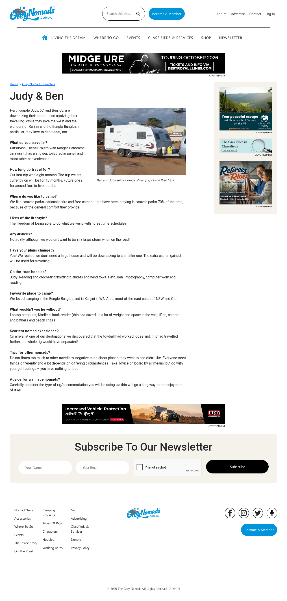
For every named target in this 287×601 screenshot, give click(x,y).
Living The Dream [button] (68, 37)
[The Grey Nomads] (32, 13)
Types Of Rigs (52, 523)
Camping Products (49, 512)
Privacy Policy (80, 547)
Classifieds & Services (170, 37)
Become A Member (166, 13)
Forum (221, 13)
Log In (270, 13)
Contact (255, 13)
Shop (206, 37)
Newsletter (230, 37)
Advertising (79, 518)
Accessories (22, 518)
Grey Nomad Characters (38, 84)
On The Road (23, 551)
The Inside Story (25, 542)
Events (133, 37)
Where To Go (106, 37)
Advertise (238, 13)
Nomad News (23, 510)
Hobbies (48, 539)
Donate (76, 539)
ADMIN (174, 588)
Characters (50, 531)
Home (14, 84)
